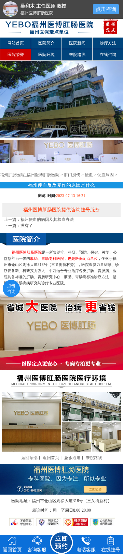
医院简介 (46, 43)
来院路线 (77, 54)
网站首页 (16, 43)
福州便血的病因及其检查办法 (47, 219)
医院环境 (46, 54)
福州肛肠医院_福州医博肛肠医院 (29, 174)
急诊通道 (72, 457)
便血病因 (105, 174)
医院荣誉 (16, 54)
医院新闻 (77, 43)
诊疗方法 (108, 43)
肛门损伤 (72, 174)
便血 (89, 174)
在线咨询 (108, 54)
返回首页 (51, 457)
